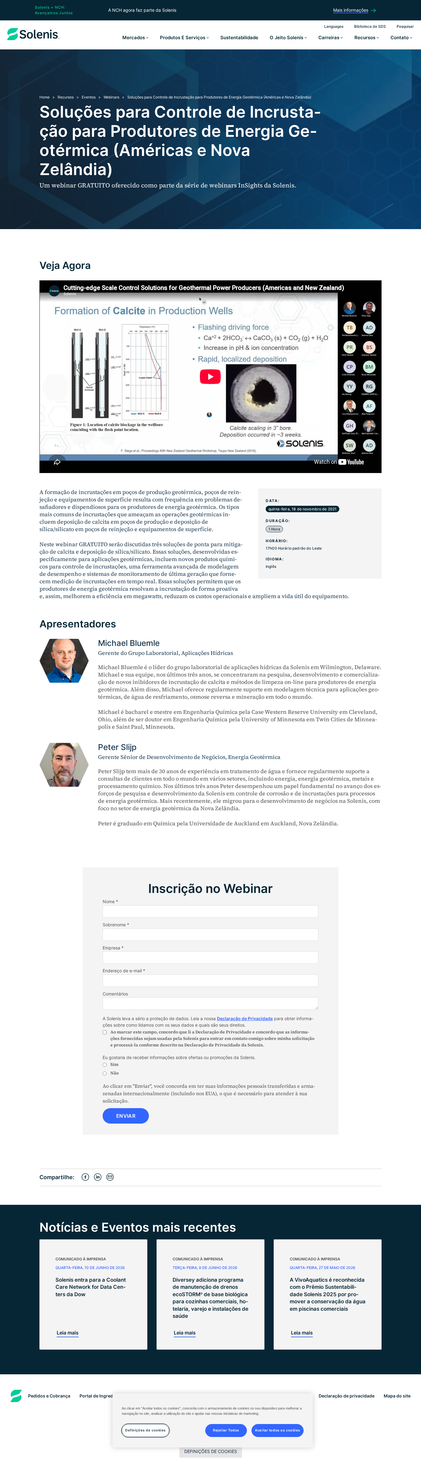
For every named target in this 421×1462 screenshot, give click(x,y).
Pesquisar (405, 26)
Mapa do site (397, 1395)
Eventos (89, 97)
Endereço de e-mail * (124, 970)
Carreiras (329, 37)
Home (44, 97)
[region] (212, 1420)
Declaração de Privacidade (245, 1018)
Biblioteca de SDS (370, 26)
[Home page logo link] (33, 40)
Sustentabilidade (239, 37)
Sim (114, 1064)
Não (114, 1073)
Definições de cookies (210, 1451)
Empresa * (113, 947)
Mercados (134, 37)
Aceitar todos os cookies (277, 1430)
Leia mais (68, 1333)
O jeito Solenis (287, 37)
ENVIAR (125, 1116)
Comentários (115, 993)
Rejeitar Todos (226, 1430)
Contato (400, 37)
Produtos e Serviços (183, 37)
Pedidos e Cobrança (49, 1395)
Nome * (110, 901)
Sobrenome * (116, 924)
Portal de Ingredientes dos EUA (112, 1395)
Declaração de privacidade (346, 1395)
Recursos (365, 37)
